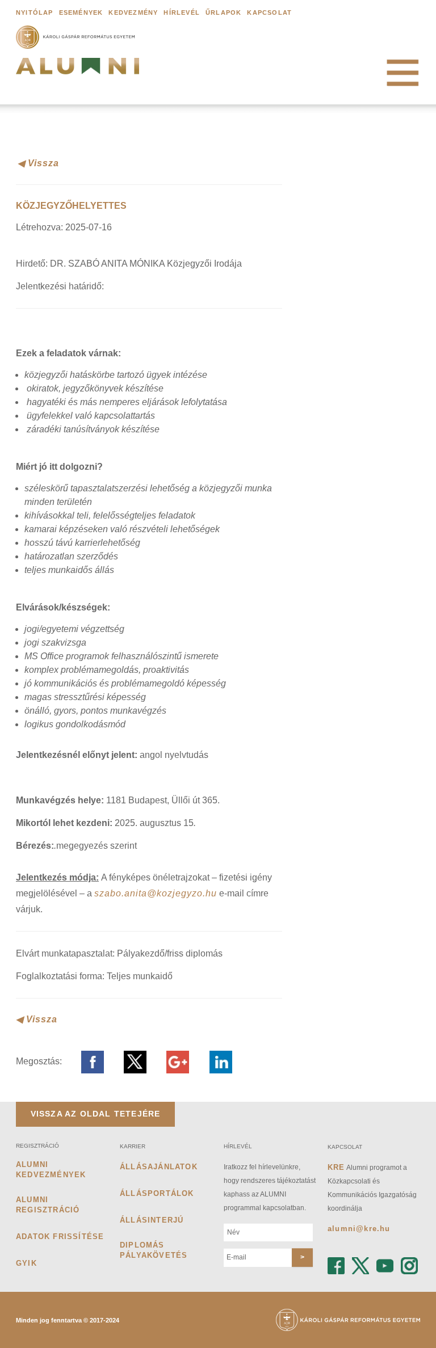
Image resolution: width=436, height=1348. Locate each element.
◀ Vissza (38, 163)
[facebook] (336, 1257)
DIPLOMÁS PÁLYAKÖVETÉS (153, 1250)
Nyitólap (34, 12)
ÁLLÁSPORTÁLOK (157, 1193)
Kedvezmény (133, 12)
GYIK (26, 1263)
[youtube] (384, 1257)
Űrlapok (223, 12)
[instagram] (409, 1257)
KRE (336, 1167)
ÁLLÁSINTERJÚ (151, 1220)
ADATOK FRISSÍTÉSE (60, 1236)
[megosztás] (85, 1061)
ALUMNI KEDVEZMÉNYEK (51, 1169)
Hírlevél (182, 12)
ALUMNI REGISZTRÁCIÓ (47, 1204)
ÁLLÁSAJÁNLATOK (159, 1166)
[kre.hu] (77, 37)
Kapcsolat (269, 12)
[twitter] (360, 1257)
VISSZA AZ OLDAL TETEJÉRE (96, 1113)
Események (81, 12)
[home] (77, 70)
